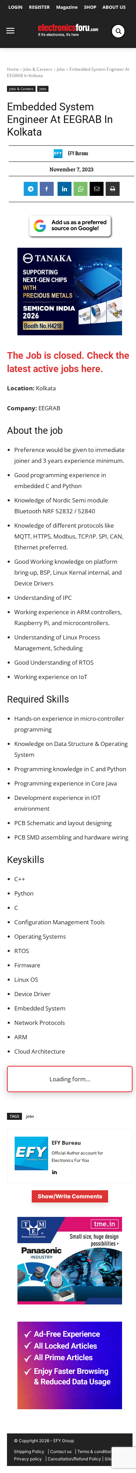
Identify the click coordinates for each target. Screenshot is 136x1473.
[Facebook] (47, 189)
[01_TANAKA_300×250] (69, 333)
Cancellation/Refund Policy (74, 1458)
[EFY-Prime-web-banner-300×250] (69, 1407)
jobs (30, 1116)
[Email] (97, 189)
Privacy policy (28, 1458)
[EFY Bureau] (60, 153)
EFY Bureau (78, 153)
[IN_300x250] (69, 1303)
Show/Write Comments (70, 1196)
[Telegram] (31, 189)
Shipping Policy (29, 1451)
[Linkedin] (64, 189)
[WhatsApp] (81, 189)
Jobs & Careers (37, 69)
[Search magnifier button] (118, 31)
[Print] (113, 189)
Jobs (61, 69)
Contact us (60, 1451)
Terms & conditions (95, 1451)
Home (13, 69)
